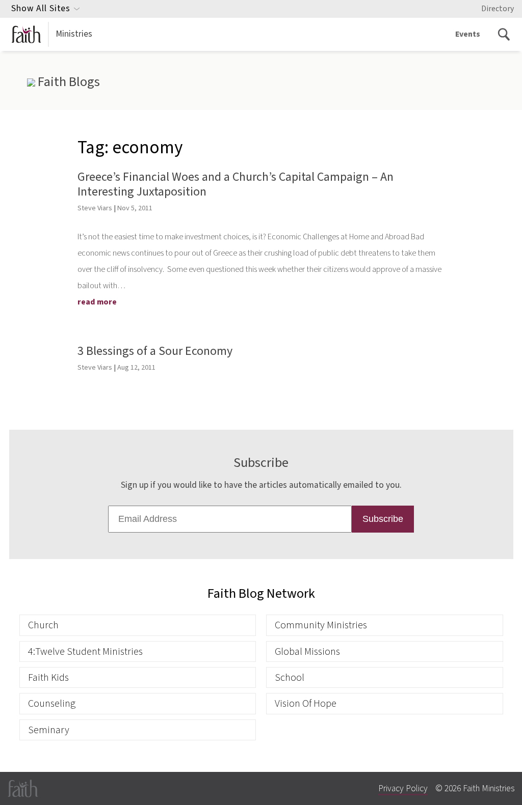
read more (97, 302)
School (289, 677)
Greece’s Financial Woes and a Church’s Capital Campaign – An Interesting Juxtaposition (235, 184)
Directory (497, 8)
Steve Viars (94, 208)
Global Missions (307, 651)
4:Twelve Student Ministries (85, 651)
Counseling (51, 703)
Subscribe (382, 519)
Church (43, 625)
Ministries (74, 33)
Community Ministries (321, 625)
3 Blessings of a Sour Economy (154, 351)
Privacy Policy (403, 788)
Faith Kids (48, 677)
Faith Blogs (67, 82)
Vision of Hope (305, 703)
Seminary (48, 730)
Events (467, 34)
